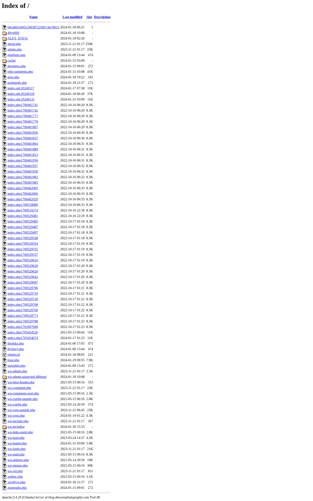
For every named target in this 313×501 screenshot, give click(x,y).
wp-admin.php (17, 371)
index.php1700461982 (22, 177)
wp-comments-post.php (23, 393)
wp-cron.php (16, 415)
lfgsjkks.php (15, 343)
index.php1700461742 (22, 110)
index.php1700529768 (22, 304)
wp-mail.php (15, 454)
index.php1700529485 (22, 221)
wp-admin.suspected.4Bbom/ (27, 377)
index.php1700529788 (22, 321)
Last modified (72, 17)
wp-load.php (15, 438)
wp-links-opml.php (20, 432)
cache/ (11, 60)
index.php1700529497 (22, 232)
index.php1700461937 (22, 166)
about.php (14, 44)
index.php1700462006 (22, 193)
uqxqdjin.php (16, 365)
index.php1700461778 (22, 121)
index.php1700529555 (22, 249)
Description (102, 17)
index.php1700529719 (22, 293)
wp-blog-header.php (20, 382)
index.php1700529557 (22, 254)
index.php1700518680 (22, 205)
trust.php (13, 360)
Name (33, 17)
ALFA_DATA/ (17, 38)
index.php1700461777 (22, 116)
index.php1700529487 (22, 227)
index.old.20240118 (20, 94)
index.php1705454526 (22, 332)
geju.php (13, 77)
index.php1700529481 (22, 216)
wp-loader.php (17, 443)
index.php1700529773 (22, 315)
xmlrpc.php (15, 476)
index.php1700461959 (22, 171)
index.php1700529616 (22, 260)
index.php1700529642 (22, 277)
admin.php (14, 49)
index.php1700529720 (22, 299)
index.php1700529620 (22, 266)
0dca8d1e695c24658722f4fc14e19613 (33, 27)
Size (89, 17)
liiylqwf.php (15, 349)
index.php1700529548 (22, 238)
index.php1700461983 (22, 182)
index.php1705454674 (22, 338)
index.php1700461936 (22, 160)
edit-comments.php (20, 71)
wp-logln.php (16, 449)
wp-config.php (17, 404)
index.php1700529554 (22, 243)
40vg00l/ (13, 33)
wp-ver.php (15, 471)
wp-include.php (18, 421)
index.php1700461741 (22, 105)
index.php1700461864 (22, 144)
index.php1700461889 (22, 149)
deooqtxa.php (16, 66)
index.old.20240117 (20, 88)
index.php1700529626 (22, 271)
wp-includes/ (16, 426)
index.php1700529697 (22, 282)
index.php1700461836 (22, 132)
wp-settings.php (18, 460)
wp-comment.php (19, 388)
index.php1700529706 (22, 288)
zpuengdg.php (17, 487)
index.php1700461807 (22, 127)
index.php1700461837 (22, 138)
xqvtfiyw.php (16, 482)
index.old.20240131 (20, 99)
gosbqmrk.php (17, 82)
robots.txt (13, 354)
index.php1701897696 (22, 327)
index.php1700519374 (22, 210)
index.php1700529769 (22, 310)
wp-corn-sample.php (21, 410)
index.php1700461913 (22, 155)
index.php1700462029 (22, 199)
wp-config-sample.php (22, 399)
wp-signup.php (17, 465)
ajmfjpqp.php (16, 55)
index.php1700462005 (22, 188)
